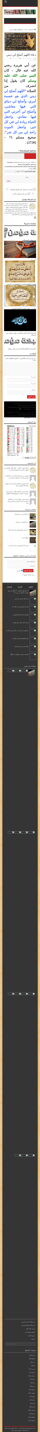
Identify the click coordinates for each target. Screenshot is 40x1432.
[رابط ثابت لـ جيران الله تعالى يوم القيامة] (33, 627)
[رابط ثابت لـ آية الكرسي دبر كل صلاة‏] (33, 519)
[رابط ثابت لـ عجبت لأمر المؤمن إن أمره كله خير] (33, 550)
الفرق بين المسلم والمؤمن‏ (21, 614)
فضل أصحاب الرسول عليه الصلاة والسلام (23, 188)
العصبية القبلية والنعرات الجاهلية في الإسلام (21, 284)
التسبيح (33, 260)
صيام (33, 1396)
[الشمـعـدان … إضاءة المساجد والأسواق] (25, 911)
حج (34, 1365)
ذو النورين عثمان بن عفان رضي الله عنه (17, 630)
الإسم (34, 377)
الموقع (34, 390)
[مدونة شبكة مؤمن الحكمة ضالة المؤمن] (20, 12)
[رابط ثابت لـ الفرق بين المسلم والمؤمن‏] (33, 619)
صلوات (33, 1393)
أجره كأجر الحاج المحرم (28, 1325)
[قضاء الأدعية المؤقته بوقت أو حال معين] (11, 911)
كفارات (33, 1410)
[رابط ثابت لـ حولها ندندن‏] (33, 543)
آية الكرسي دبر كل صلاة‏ (22, 514)
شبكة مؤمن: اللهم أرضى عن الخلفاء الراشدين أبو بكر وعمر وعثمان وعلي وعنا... (18, 501)
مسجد (33, 1413)
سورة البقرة (31, 1335)
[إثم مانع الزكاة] (11, 750)
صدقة (33, 1389)
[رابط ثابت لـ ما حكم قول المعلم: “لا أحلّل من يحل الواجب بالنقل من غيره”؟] (33, 596)
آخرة (33, 1355)
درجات (33, 1376)
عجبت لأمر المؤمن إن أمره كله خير (19, 545)
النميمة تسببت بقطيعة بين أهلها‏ (19, 654)
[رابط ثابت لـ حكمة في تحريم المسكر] (33, 651)
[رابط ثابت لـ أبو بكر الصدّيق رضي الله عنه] (33, 612)
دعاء (26, 29)
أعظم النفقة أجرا (30, 1332)
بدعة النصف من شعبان (22, 522)
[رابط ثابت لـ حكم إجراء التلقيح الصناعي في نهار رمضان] (20, 346)
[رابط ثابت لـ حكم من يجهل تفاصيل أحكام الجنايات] (20, 306)
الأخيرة (20, 587)
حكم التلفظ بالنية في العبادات (20, 638)
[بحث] (5, 1)
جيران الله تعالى (30, 1329)
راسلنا (33, 1339)
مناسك (33, 1420)
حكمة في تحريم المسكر (22, 646)
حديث (33, 1369)
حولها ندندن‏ (25, 538)
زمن (34, 1386)
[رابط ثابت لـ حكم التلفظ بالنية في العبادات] (33, 643)
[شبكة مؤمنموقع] (35, 218)
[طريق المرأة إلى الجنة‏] (25, 750)
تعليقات (9, 587)
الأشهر (31, 587)
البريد (34, 383)
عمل (33, 1400)
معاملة (33, 1417)
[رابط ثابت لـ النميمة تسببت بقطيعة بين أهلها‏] (33, 659)
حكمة (33, 1372)
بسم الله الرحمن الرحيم (22, 599)
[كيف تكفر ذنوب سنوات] (31, 1234)
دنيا (13, 58)
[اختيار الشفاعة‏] (31, 911)
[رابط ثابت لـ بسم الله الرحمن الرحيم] (33, 604)
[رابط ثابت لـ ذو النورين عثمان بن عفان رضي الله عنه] (33, 635)
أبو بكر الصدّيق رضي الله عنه (20, 606)
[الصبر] (25, 1234)
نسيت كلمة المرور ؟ (28, 575)
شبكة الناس (21, 1428)
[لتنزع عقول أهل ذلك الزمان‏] (18, 1234)
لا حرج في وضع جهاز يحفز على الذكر (18, 530)
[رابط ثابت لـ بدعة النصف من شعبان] (33, 527)
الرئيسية (31, 29)
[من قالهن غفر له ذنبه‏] (18, 750)
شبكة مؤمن (24, 58)
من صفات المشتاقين (29, 240)
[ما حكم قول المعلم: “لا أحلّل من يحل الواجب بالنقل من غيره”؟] (31, 673)
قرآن (33, 1407)
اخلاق (33, 1359)
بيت (34, 1362)
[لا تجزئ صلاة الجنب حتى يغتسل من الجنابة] (31, 996)
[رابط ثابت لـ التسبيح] (20, 257)
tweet (27, 177)
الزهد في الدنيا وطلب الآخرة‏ (21, 193)
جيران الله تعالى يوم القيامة (21, 622)
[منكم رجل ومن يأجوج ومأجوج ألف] (11, 1073)
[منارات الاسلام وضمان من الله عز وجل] (18, 1073)
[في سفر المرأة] (25, 1073)
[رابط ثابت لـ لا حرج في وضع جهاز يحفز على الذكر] (33, 535)
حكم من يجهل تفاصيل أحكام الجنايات (23, 309)
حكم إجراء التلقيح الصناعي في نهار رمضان (22, 349)
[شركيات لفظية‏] (18, 911)
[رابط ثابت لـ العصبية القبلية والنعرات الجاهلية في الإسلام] (20, 282)
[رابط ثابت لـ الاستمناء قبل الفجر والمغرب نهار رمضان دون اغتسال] (20, 330)
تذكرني (19, 570)
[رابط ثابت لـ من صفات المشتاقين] (20, 237)
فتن (34, 1403)
